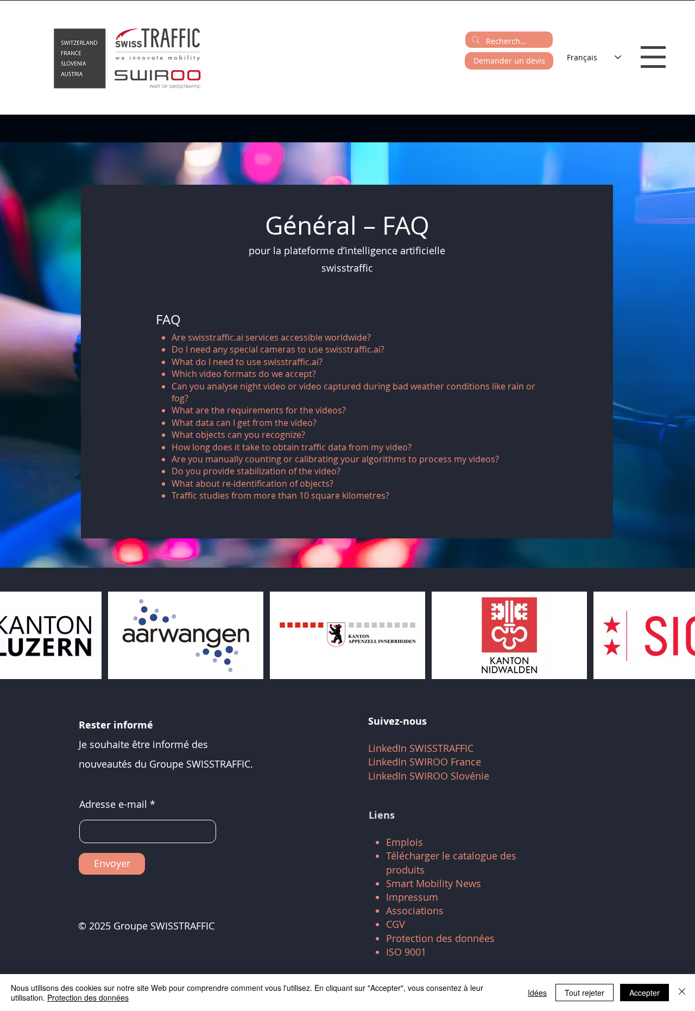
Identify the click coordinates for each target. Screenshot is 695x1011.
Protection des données (440, 938)
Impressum (412, 896)
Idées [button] (537, 992)
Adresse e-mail (113, 804)
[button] (653, 57)
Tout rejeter (584, 992)
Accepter (644, 992)
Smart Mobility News (433, 883)
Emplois (404, 842)
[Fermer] (681, 992)
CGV (395, 924)
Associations (415, 910)
